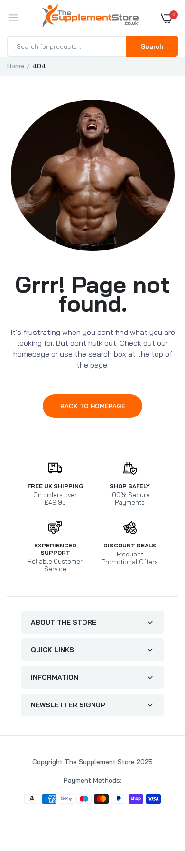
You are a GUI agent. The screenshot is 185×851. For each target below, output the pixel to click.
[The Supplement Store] (90, 18)
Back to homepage (92, 406)
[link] (159, 792)
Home (15, 66)
